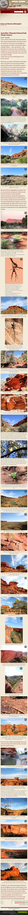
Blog (14, 910)
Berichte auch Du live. (20, 4)
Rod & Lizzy (4, 25)
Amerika (3, 9)
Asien (20, 9)
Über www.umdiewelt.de (14, 908)
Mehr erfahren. (15, 913)
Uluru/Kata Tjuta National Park (2, 902)
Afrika (25, 9)
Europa (15, 9)
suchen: (12, 12)
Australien (9, 9)
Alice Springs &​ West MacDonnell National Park (20, 903)
